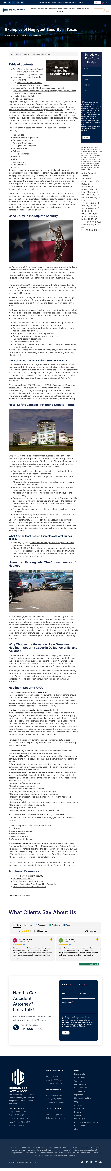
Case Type (83, 993)
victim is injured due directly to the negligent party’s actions (36, 110)
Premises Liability (23, 895)
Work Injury (72, 8)
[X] (9, 2)
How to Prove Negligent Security (28, 876)
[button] (28, 925)
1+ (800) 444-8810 (56, 1102)
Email (65, 993)
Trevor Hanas (71, 939)
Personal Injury (42, 8)
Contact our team (23, 676)
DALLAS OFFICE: (89, 214)
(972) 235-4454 (18, 1125)
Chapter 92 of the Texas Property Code (27, 456)
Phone (82, 985)
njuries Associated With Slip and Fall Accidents (35, 884)
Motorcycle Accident (82, 1098)
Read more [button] (17, 958)
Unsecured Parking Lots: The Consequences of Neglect (38, 88)
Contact (77, 1115)
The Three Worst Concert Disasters (29, 886)
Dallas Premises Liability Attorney (28, 881)
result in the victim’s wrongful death (58, 120)
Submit (86, 137)
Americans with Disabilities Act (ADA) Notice (87, 1124)
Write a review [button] (90, 931)
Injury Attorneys (88, 192)
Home (12, 54)
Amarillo (85, 178)
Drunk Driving (87, 189)
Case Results (79, 1108)
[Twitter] (87, 1162)
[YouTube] (22, 2)
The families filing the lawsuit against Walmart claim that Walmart (39, 364)
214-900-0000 (31, 1029)
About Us (33, 8)
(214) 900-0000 (23, 1122)
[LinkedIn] (18, 2)
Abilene (84, 176)
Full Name (66, 985)
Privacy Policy (86, 169)
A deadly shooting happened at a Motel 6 (47, 548)
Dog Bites (85, 186)
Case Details (67, 1002)
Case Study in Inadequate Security (28, 69)
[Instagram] (13, 2)
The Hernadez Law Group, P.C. (23, 655)
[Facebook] (5, 2)
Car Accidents (87, 181)
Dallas (84, 184)
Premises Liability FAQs (23, 878)
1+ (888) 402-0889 (92, 222)
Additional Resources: (23, 99)
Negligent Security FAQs (24, 96)
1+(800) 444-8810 (19, 1118)
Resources (80, 8)
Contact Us (60, 11)
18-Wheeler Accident (82, 1091)
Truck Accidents (62, 8)
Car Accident (52, 8)
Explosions (78, 1095)
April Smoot (24, 939)
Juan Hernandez (35, 35)
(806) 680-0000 (55, 1084)
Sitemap (77, 1129)
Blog (17, 54)
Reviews (87, 8)
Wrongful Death (88, 208)
